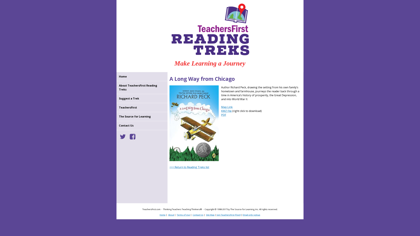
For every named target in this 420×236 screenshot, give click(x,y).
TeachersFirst (128, 107)
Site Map (210, 214)
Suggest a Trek (129, 98)
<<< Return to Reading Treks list (189, 167)
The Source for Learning (135, 116)
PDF (223, 115)
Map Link (227, 107)
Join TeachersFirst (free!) (229, 214)
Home (123, 76)
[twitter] (124, 138)
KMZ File (226, 111)
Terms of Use (183, 214)
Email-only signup (251, 214)
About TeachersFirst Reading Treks (138, 87)
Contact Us (126, 125)
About (171, 214)
